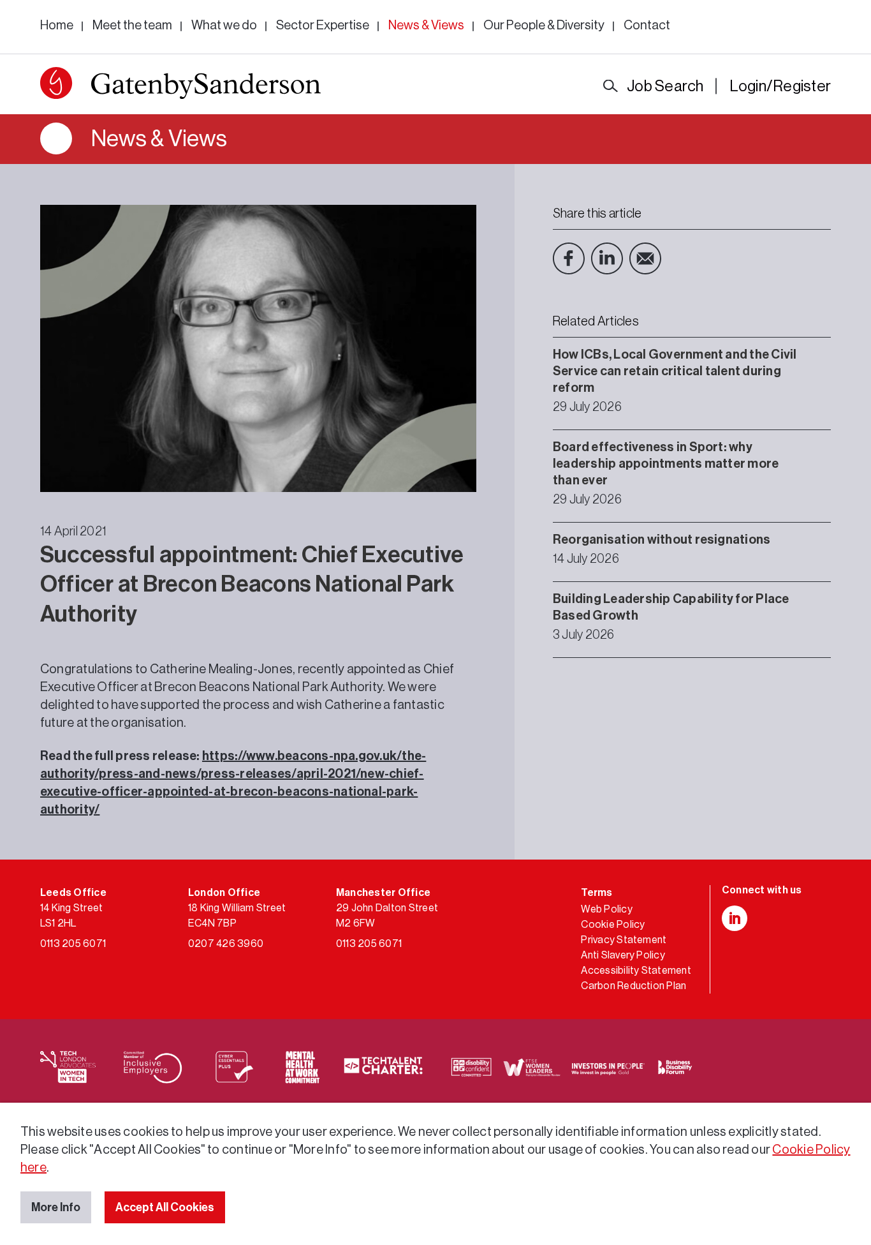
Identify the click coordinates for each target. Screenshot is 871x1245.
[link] (180, 86)
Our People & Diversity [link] (543, 25)
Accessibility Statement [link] (636, 970)
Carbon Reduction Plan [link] (633, 986)
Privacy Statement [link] (623, 940)
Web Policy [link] (606, 909)
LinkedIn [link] (607, 258)
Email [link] (645, 258)
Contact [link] (647, 25)
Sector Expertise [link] (322, 25)
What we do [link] (224, 25)
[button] (56, 83)
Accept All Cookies (164, 1207)
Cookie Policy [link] (613, 925)
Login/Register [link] (780, 86)
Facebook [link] (569, 258)
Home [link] (56, 25)
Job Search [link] (665, 86)
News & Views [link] (426, 25)
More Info (55, 1207)
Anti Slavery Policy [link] (623, 955)
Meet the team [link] (132, 25)
